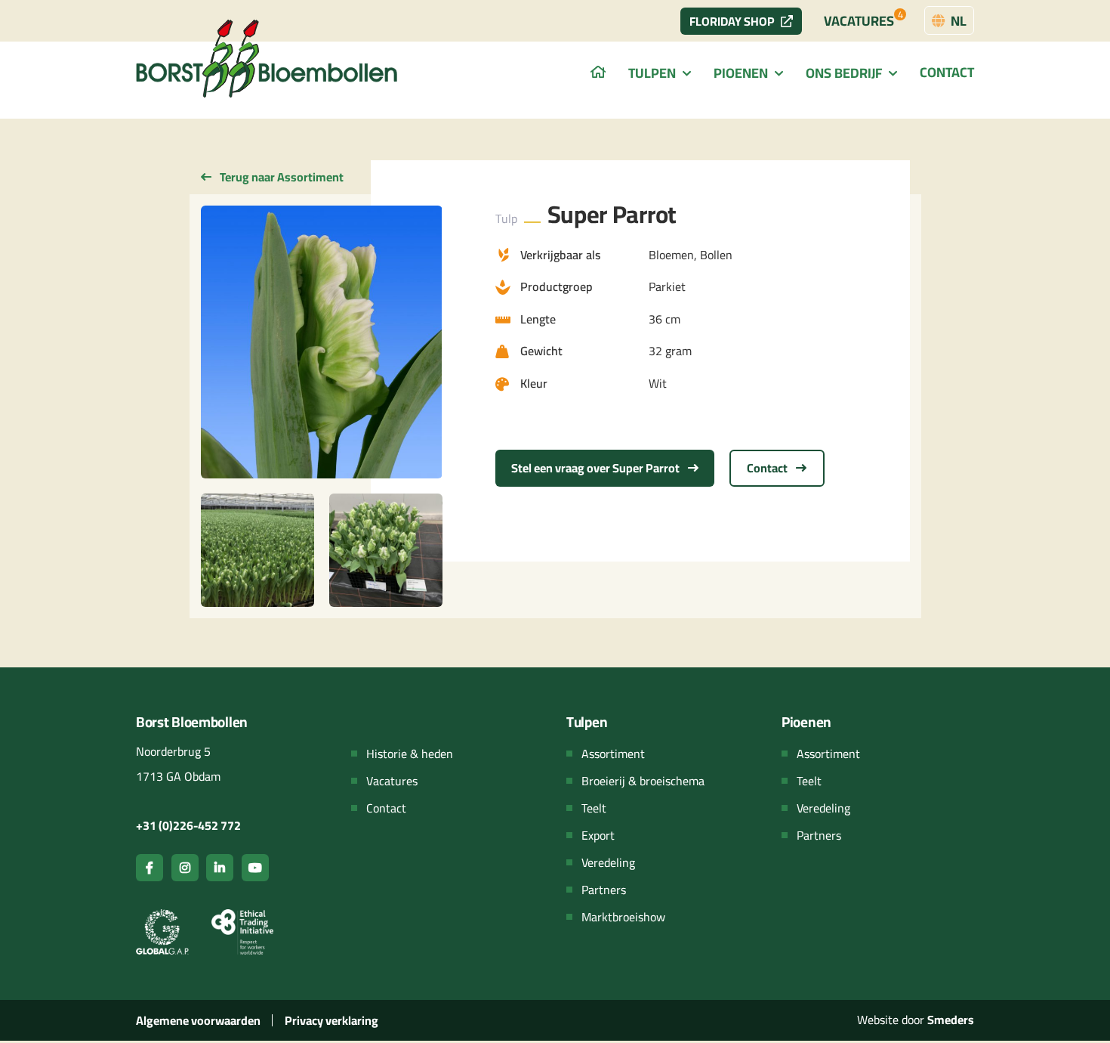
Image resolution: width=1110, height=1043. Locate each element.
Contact (947, 72)
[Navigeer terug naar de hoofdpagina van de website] (268, 58)
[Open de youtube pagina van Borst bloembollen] (255, 867)
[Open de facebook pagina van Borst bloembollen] (149, 867)
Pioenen (741, 72)
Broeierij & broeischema (643, 780)
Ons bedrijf (844, 72)
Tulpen (652, 72)
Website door (915, 1019)
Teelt (593, 808)
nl (957, 20)
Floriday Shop (732, 21)
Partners (603, 889)
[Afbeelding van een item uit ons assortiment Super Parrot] (321, 342)
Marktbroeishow (623, 916)
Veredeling (608, 862)
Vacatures (863, 19)
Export (598, 835)
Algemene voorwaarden (198, 1020)
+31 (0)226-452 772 (188, 825)
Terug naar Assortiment (280, 177)
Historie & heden (409, 753)
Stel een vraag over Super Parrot (596, 468)
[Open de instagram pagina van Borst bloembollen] (185, 867)
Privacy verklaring (331, 1020)
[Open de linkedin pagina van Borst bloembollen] (219, 867)
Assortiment (613, 753)
